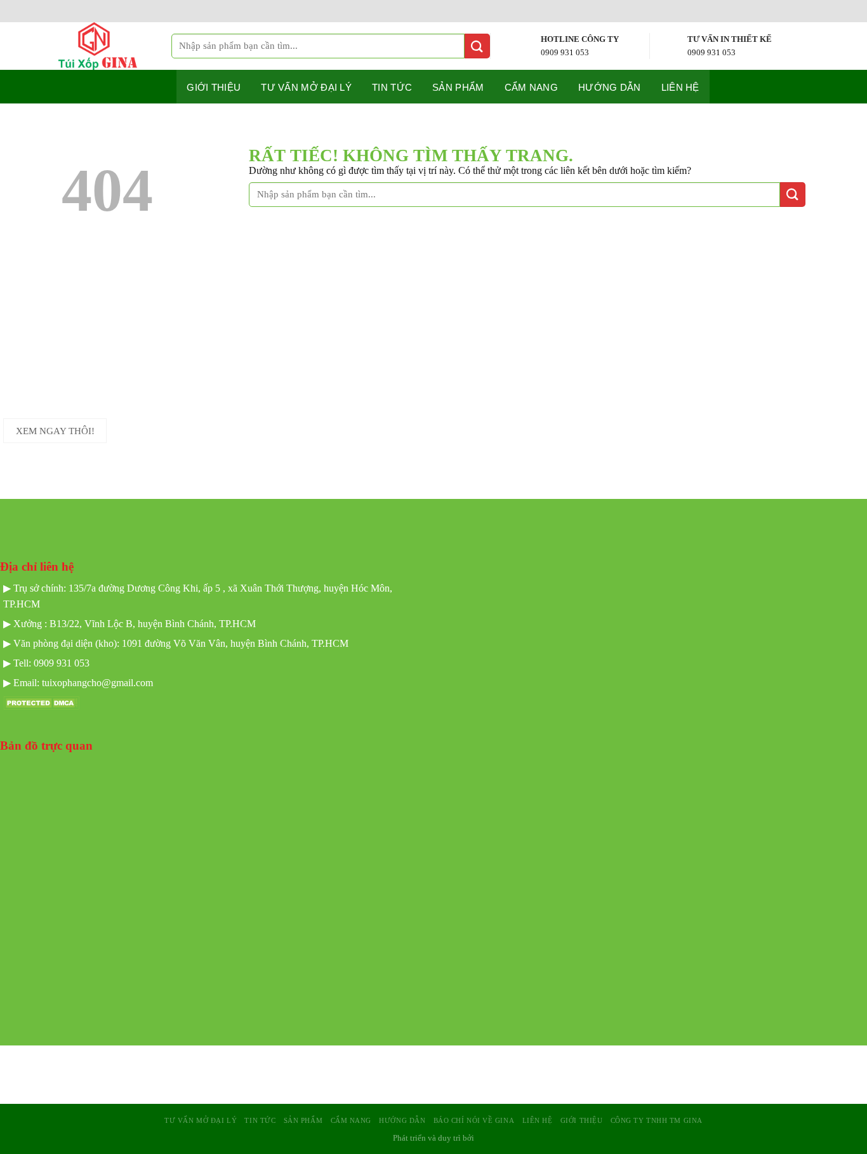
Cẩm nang (531, 87)
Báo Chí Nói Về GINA (474, 1120)
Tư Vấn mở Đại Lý (306, 87)
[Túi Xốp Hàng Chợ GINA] (108, 46)
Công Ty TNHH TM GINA (657, 1120)
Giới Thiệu (581, 1120)
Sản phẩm (458, 87)
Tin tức (392, 87)
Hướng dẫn (609, 87)
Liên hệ (680, 87)
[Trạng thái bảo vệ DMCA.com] (41, 701)
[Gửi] (477, 46)
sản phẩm (303, 1120)
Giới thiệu (214, 87)
